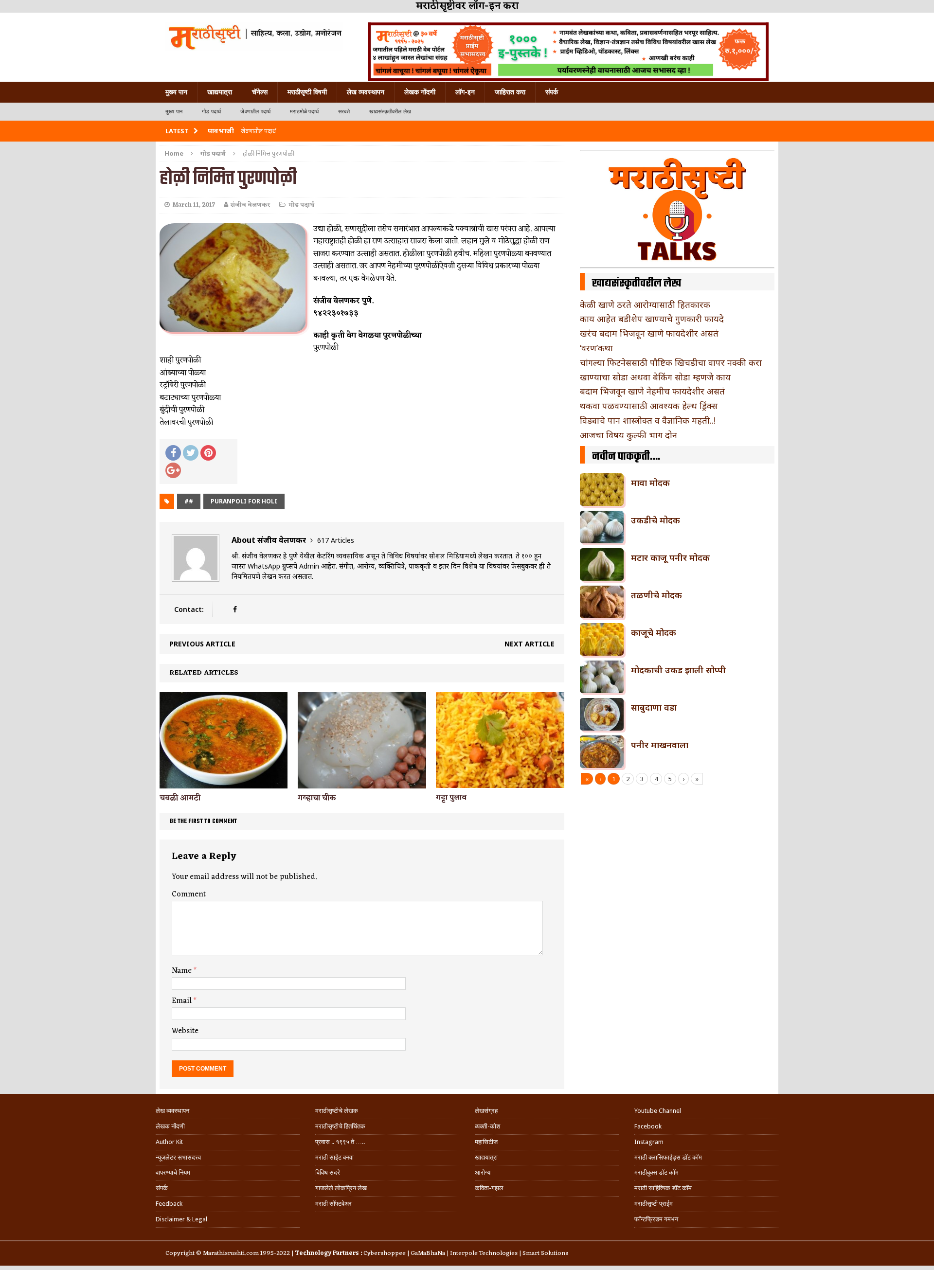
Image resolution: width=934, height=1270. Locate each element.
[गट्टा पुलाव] (500, 782)
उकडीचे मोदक (655, 520)
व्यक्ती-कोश (487, 1126)
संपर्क (551, 92)
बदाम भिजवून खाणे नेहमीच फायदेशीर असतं (652, 391)
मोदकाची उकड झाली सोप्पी (678, 670)
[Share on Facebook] (173, 453)
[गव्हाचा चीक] (362, 782)
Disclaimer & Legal (181, 1219)
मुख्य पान (176, 92)
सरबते (344, 111)
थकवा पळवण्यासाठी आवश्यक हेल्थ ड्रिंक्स (649, 405)
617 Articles (335, 540)
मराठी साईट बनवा (334, 1157)
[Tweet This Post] (190, 453)
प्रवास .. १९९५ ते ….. (340, 1141)
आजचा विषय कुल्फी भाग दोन (628, 435)
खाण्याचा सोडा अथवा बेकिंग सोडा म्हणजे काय (655, 377)
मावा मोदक (650, 482)
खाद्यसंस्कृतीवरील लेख (390, 111)
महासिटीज (486, 1141)
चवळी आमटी (180, 798)
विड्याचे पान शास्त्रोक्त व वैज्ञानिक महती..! (648, 420)
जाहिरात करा (510, 92)
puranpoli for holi (244, 501)
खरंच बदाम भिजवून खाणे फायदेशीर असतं (649, 333)
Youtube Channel (657, 1110)
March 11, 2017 (193, 205)
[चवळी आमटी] (223, 782)
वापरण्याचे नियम (173, 1172)
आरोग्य (482, 1172)
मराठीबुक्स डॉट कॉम (656, 1172)
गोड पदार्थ (211, 111)
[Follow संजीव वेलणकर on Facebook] (235, 609)
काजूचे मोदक (653, 632)
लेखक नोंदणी (419, 92)
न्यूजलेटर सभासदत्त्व (178, 1157)
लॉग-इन (465, 92)
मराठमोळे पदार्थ (304, 111)
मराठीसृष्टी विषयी (307, 92)
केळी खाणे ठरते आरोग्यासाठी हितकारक (645, 304)
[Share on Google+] (173, 470)
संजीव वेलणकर (250, 205)
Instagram (649, 1141)
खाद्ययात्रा (219, 92)
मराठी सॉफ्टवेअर (333, 1203)
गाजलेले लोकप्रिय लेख (341, 1188)
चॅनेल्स (260, 92)
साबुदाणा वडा (654, 707)
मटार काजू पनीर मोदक (670, 557)
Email (183, 1001)
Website (185, 1031)
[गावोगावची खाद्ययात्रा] (254, 36)
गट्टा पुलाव (451, 798)
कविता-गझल (489, 1188)
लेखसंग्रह (486, 1110)
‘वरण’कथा (596, 348)
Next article (529, 643)
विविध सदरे (327, 1172)
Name (183, 971)
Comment (189, 894)
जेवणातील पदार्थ (255, 111)
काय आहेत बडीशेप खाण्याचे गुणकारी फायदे (652, 318)
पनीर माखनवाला (659, 745)
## (188, 501)
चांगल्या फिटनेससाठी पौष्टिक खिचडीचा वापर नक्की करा (671, 362)
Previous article (202, 643)
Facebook (648, 1126)
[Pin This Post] (208, 453)
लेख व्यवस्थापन (365, 92)
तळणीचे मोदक (656, 595)
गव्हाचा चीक (317, 798)
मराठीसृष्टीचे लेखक (336, 1110)
